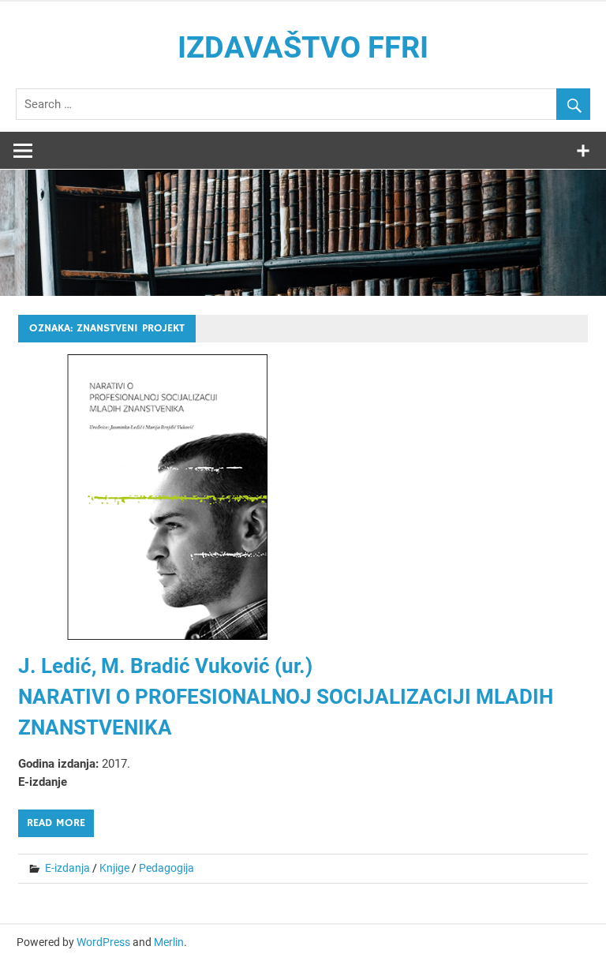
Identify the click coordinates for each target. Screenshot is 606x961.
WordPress (103, 942)
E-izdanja (67, 868)
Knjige (114, 868)
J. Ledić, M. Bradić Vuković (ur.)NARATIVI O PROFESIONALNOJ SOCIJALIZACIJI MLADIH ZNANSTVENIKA (285, 696)
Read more (56, 823)
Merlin (169, 942)
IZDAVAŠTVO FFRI (303, 47)
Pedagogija (166, 868)
